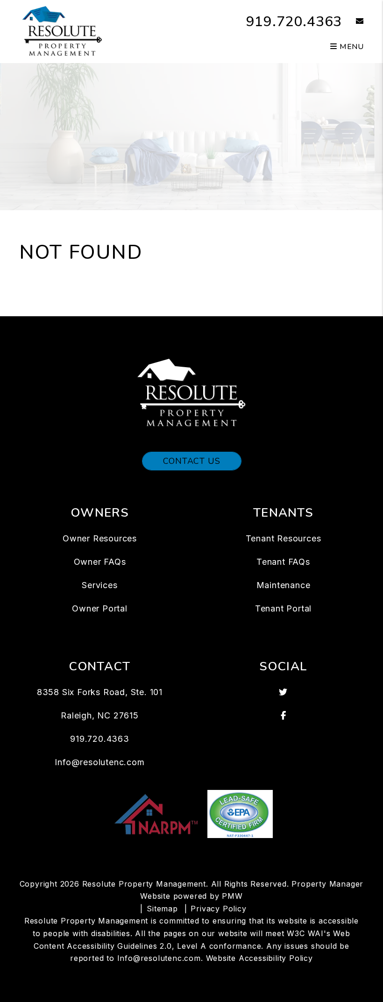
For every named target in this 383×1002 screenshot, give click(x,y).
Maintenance (283, 585)
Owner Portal (100, 608)
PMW (232, 896)
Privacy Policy (218, 908)
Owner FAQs (100, 562)
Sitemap (162, 908)
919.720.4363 (294, 21)
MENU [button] (350, 47)
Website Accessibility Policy (259, 958)
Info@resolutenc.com (99, 762)
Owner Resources (100, 538)
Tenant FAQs (283, 562)
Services (99, 585)
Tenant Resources (283, 538)
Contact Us (191, 461)
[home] (62, 31)
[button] (353, 21)
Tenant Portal (283, 608)
